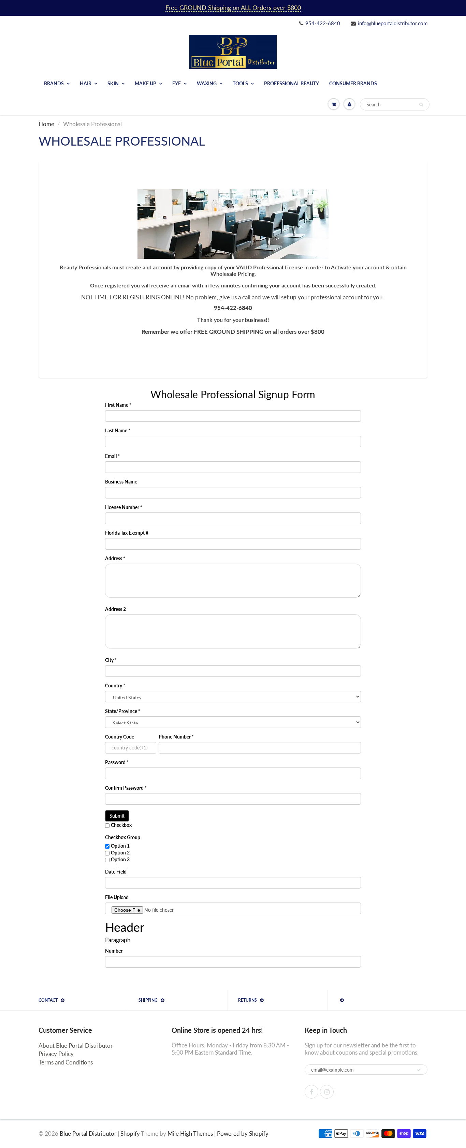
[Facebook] (311, 1092)
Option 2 (120, 852)
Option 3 (120, 859)
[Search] (421, 104)
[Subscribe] (419, 1069)
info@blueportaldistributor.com (392, 23)
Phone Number (176, 737)
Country (115, 685)
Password (117, 762)
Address (115, 558)
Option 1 (120, 846)
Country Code (119, 737)
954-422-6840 (322, 23)
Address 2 (115, 609)
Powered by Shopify (242, 1133)
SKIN (113, 83)
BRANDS (54, 83)
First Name (118, 405)
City (111, 660)
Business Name (121, 481)
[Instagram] (327, 1092)
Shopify (130, 1133)
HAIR (85, 83)
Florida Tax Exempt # (126, 533)
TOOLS (240, 83)
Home (46, 124)
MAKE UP (145, 83)
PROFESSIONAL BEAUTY (291, 83)
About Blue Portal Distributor (76, 1045)
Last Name (117, 430)
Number (113, 951)
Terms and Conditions (66, 1062)
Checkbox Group (122, 837)
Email (112, 456)
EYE (176, 83)
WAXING (207, 83)
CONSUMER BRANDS (353, 83)
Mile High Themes (190, 1133)
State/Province (122, 711)
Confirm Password (126, 788)
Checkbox (121, 825)
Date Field (116, 872)
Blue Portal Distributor (89, 1133)
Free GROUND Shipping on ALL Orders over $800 (233, 7)
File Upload (117, 897)
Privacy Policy (56, 1053)
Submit (117, 816)
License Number (123, 507)
